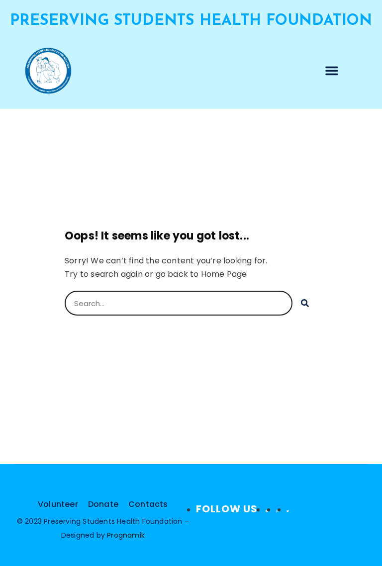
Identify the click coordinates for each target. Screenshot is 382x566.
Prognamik (126, 535)
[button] (331, 70)
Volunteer (58, 504)
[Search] (304, 303)
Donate (103, 504)
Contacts (148, 504)
